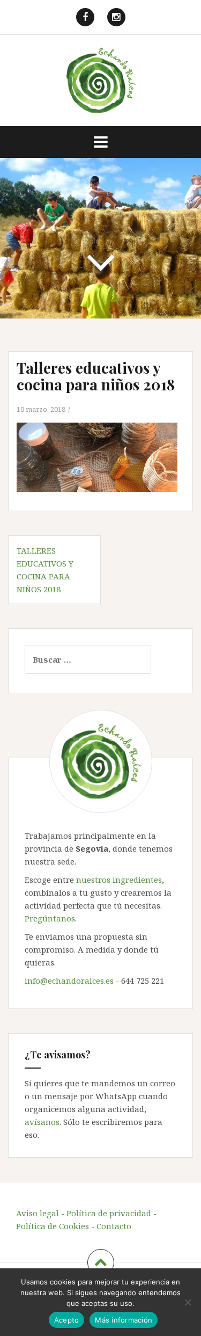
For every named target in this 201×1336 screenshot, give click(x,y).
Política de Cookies (52, 1226)
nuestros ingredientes (119, 879)
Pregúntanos (50, 918)
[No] (187, 1302)
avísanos (42, 1121)
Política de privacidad (108, 1213)
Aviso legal (37, 1213)
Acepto (66, 1320)
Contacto (113, 1226)
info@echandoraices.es (69, 980)
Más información (123, 1320)
